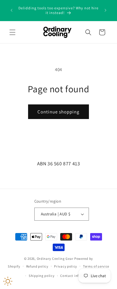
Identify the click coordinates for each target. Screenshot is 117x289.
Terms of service (96, 266)
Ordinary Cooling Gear (55, 258)
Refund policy (37, 266)
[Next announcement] (105, 10)
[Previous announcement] (11, 10)
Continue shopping (58, 112)
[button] (12, 32)
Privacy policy (65, 266)
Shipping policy (42, 275)
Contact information (77, 275)
